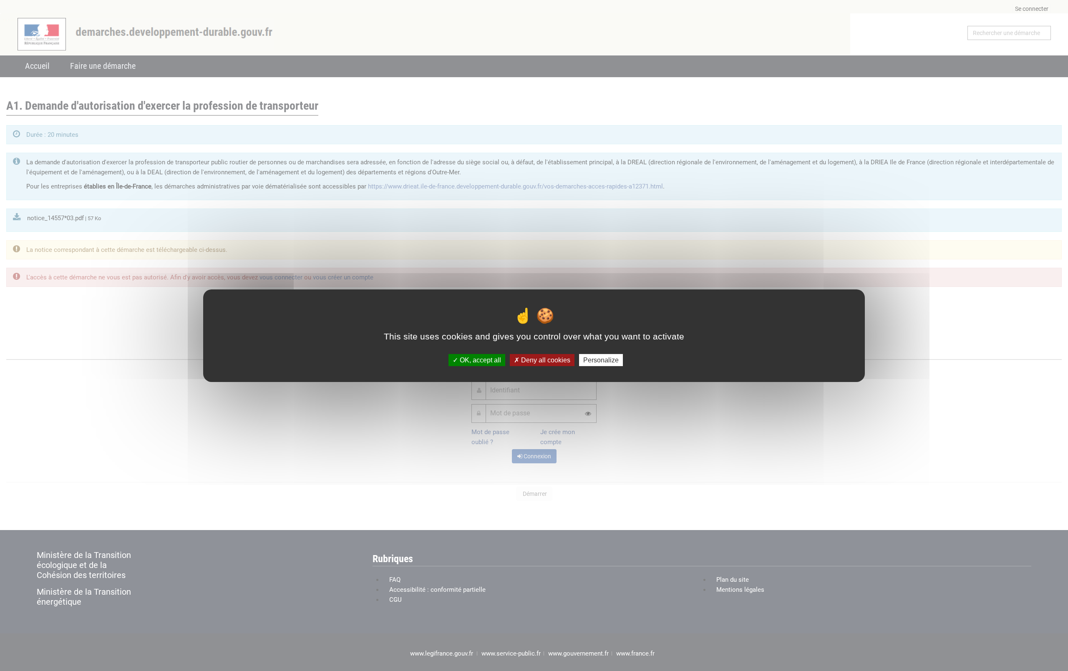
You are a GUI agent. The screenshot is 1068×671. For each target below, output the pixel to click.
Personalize (601, 359)
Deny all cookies (544, 359)
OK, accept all (479, 359)
